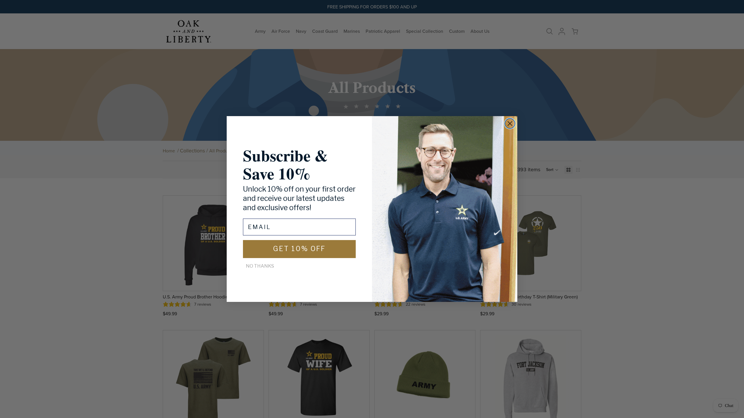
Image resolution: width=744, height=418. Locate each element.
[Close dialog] (510, 123)
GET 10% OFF (299, 249)
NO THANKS (260, 266)
